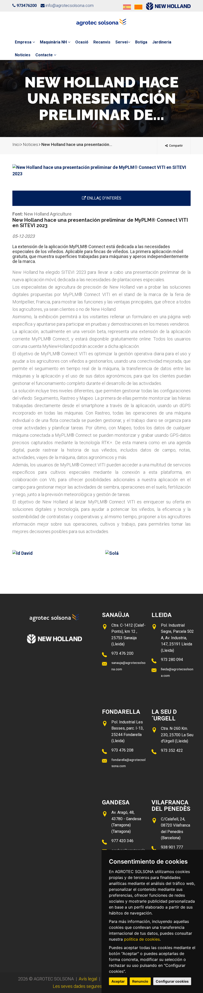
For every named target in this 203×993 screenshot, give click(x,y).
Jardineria (161, 42)
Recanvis (101, 42)
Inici (16, 144)
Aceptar (118, 981)
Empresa (23, 42)
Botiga (141, 42)
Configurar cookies (172, 981)
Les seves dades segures (77, 986)
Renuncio (140, 981)
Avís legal (88, 978)
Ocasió (81, 42)
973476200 (27, 5)
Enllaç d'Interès (103, 198)
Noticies (22, 55)
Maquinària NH (54, 42)
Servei (121, 42)
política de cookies (142, 939)
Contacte (44, 55)
